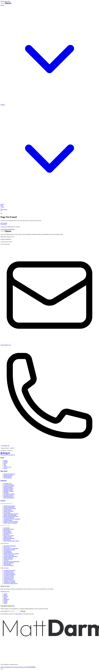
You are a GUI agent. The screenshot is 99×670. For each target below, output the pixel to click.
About (4, 465)
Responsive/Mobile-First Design (10, 516)
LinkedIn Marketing (8, 558)
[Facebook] (3, 453)
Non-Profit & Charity (8, 495)
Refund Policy (20, 667)
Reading (5, 594)
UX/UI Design (6, 512)
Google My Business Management (11, 561)
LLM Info (25, 667)
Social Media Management (9, 545)
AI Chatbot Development (9, 570)
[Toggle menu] (1, 211)
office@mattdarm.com (6, 345)
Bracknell (5, 596)
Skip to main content (5, 1)
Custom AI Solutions (8, 579)
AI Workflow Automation (9, 582)
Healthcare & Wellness (8, 486)
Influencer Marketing (8, 557)
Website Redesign (7, 509)
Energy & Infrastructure (8, 497)
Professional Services (8, 496)
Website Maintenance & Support (10, 513)
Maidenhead (6, 599)
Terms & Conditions (5, 667)
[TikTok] (7, 453)
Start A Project (4, 209)
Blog (2, 205)
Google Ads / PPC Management (10, 548)
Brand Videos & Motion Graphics (11, 540)
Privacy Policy (19, 613)
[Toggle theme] (1, 208)
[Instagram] (2, 453)
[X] (5, 453)
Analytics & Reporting (8, 555)
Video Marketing (7, 564)
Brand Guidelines (7, 531)
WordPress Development (9, 506)
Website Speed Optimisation (9, 515)
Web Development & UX (9, 474)
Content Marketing (7, 552)
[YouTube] (6, 453)
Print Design (6, 534)
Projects (2, 204)
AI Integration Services (8, 578)
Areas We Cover (7, 467)
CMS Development (7, 520)
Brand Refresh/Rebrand (8, 538)
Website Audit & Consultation (10, 522)
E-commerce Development (9, 508)
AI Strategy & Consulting (9, 580)
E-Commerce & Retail (8, 484)
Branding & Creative (8, 475)
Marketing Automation (8, 562)
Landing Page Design (8, 511)
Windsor (5, 601)
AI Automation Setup (8, 571)
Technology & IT (7, 483)
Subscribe (23, 611)
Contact (2, 206)
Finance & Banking (7, 487)
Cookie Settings (31, 667)
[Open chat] (2, 668)
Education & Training (8, 488)
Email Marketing (7, 551)
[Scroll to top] (1, 668)
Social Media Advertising (9, 549)
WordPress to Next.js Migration (10, 521)
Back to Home (4, 223)
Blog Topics (4, 471)
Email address (4, 611)
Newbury (5, 600)
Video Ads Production (8, 565)
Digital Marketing (7, 476)
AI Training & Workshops (9, 574)
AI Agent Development (8, 573)
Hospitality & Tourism (8, 491)
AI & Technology (7, 477)
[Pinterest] (9, 453)
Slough (5, 597)
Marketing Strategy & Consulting (11, 553)
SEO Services (6, 547)
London (5, 603)
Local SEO (6, 560)
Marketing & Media (8, 490)
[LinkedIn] (1, 453)
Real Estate (6, 492)
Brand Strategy (6, 530)
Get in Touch (4, 224)
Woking (5, 595)
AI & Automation (5, 567)
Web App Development (8, 517)
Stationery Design (7, 537)
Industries (12, 229)
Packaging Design (7, 533)
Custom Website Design (8, 507)
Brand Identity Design (8, 529)
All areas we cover (5, 591)
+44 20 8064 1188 (5, 445)
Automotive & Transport (9, 493)
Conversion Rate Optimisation (10, 556)
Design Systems (7, 539)
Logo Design (6, 527)
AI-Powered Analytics (8, 576)
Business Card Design (8, 535)
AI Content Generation (8, 575)
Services (2, 229)
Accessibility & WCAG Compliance (11, 519)
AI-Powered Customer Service (10, 583)
